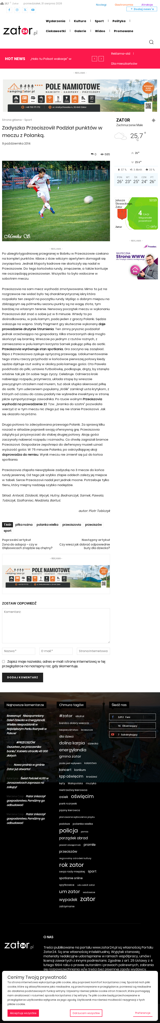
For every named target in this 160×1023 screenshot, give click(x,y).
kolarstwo (90, 763)
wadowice (89, 892)
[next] (101, 58)
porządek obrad (73, 838)
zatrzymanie (66, 906)
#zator (65, 716)
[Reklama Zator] (136, 261)
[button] (151, 42)
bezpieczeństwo (68, 729)
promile (90, 844)
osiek (63, 797)
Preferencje (142, 1013)
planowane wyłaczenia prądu (77, 817)
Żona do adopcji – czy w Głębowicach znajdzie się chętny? (27, 546)
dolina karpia (72, 743)
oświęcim (82, 796)
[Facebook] (9, 10)
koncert (65, 770)
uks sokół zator (86, 885)
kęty (62, 783)
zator (87, 899)
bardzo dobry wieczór (74, 723)
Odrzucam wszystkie (86, 1013)
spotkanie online (71, 878)
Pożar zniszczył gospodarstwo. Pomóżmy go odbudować (26, 800)
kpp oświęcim (71, 776)
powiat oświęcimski (70, 845)
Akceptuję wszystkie (23, 1013)
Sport (28, 120)
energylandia (72, 750)
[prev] (94, 58)
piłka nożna (23, 525)
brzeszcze (87, 729)
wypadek (68, 899)
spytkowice (66, 885)
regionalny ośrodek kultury (75, 858)
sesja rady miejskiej (72, 871)
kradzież (91, 776)
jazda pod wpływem (70, 763)
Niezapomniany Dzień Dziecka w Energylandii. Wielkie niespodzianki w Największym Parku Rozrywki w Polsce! (26, 724)
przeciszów (93, 525)
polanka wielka (47, 525)
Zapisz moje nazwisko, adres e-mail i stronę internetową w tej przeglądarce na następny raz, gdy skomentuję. (53, 664)
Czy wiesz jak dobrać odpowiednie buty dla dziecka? (84, 546)
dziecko (93, 743)
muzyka (91, 783)
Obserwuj (147, 725)
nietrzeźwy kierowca (73, 790)
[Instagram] (17, 10)
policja (68, 830)
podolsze (64, 824)
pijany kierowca (69, 810)
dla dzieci (66, 736)
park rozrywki (68, 804)
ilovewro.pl (14, 716)
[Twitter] (25, 10)
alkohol (79, 716)
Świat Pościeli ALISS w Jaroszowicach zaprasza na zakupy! (27, 782)
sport (7, 531)
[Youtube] (33, 10)
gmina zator (70, 756)
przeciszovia (71, 525)
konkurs (80, 770)
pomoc (84, 831)
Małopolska (75, 783)
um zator (69, 891)
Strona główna (12, 120)
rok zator (71, 865)
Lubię (149, 716)
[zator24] (20, 31)
